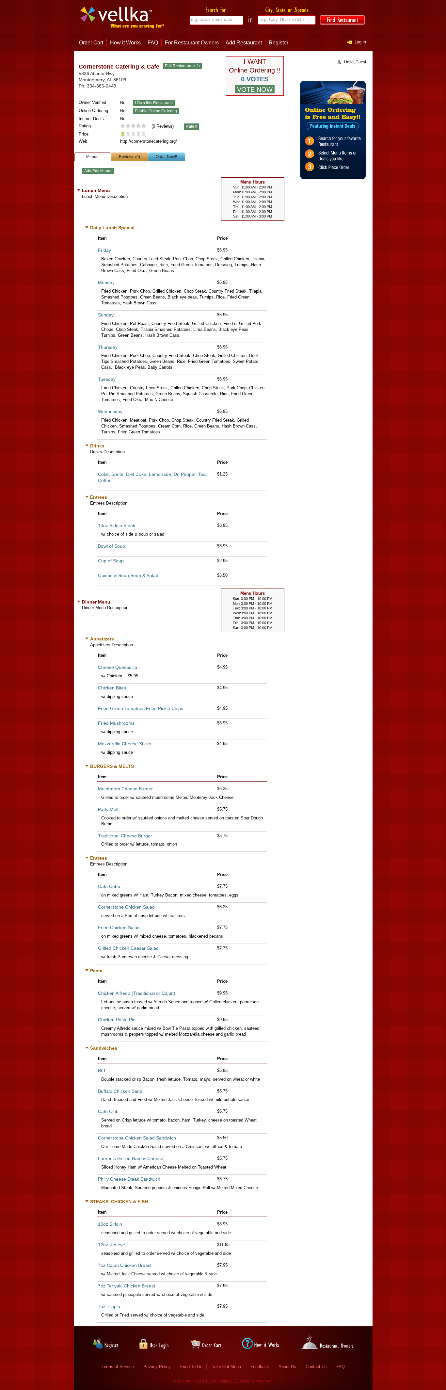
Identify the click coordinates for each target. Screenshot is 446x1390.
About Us (287, 1366)
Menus (92, 156)
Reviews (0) (129, 156)
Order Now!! (166, 156)
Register (278, 42)
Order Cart (91, 42)
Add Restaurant (244, 42)
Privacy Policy (157, 1366)
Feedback (259, 1366)
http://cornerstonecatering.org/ (148, 141)
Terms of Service (118, 1366)
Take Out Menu (226, 1366)
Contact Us (316, 1366)
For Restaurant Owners (192, 42)
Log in (360, 42)
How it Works (125, 42)
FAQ (153, 42)
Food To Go (191, 1366)
